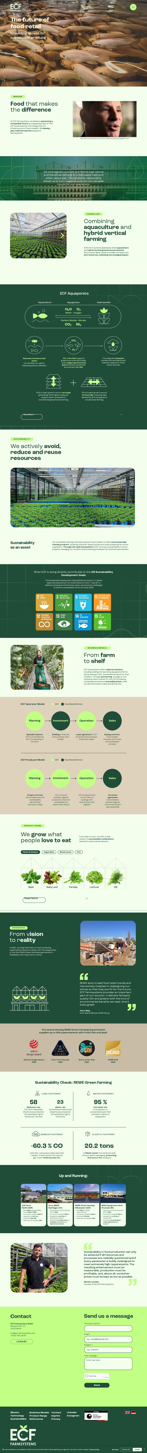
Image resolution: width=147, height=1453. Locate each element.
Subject (87, 1345)
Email (86, 1334)
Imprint (55, 1416)
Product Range (38, 1416)
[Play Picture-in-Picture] (129, 134)
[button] (133, 7)
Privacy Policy (94, 1449)
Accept (137, 1449)
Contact (56, 1412)
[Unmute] (79, 134)
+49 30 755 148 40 (18, 1336)
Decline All (126, 1449)
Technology (17, 1416)
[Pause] (75, 134)
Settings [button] (115, 1449)
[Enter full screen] (133, 134)
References (36, 1419)
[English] (128, 1412)
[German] (134, 1412)
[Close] (144, 1449)
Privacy (55, 1419)
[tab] (30, 852)
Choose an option (92, 1324)
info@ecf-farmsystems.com (22, 1333)
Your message (90, 1356)
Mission (14, 1412)
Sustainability (18, 1419)
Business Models (38, 1412)
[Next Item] (62, 235)
